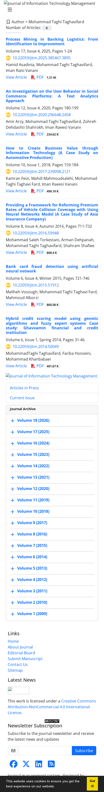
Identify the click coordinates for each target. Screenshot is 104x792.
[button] (56, 787)
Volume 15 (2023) (33, 454)
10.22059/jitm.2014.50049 (36, 346)
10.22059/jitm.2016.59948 (36, 233)
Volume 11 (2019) (33, 500)
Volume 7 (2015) (32, 545)
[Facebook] (13, 765)
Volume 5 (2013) (32, 568)
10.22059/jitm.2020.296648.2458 (42, 114)
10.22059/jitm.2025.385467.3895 (42, 57)
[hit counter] (52, 721)
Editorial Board (21, 653)
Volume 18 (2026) (33, 420)
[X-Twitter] (26, 765)
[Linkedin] (39, 765)
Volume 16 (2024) (33, 443)
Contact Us (18, 664)
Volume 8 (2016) (32, 534)
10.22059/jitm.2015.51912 (36, 285)
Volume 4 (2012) (32, 579)
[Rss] (51, 765)
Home (13, 641)
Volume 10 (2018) (33, 511)
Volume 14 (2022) (33, 465)
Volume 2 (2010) (32, 602)
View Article (16, 77)
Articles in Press (24, 388)
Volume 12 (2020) (33, 488)
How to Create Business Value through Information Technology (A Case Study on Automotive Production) (52, 152)
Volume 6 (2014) (32, 556)
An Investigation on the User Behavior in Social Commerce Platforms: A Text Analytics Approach (52, 96)
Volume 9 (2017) (32, 522)
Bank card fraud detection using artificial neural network (52, 269)
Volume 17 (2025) (33, 431)
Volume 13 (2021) (33, 477)
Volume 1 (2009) (32, 613)
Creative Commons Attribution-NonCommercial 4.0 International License (52, 706)
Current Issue (22, 397)
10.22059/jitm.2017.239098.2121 (42, 171)
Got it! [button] (92, 783)
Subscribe (84, 750)
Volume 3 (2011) (32, 591)
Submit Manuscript (25, 658)
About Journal (20, 647)
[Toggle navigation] (50, 9)
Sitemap (15, 670)
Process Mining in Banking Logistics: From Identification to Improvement (52, 41)
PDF (46, 77)
